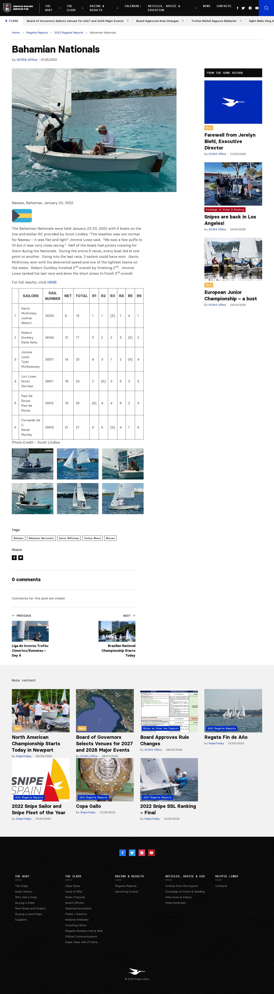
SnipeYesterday (175, 903)
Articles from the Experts (181, 886)
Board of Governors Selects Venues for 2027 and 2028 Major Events (104, 743)
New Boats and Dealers (30, 908)
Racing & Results (97, 8)
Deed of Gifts (73, 891)
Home (16, 32)
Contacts (224, 6)
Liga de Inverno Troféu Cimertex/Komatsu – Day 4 (30, 650)
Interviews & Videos (178, 897)
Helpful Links (226, 876)
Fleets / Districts (76, 914)
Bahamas (18, 538)
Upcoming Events (126, 891)
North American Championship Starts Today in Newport (36, 743)
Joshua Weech (92, 538)
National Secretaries (78, 908)
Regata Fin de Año (226, 737)
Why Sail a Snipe (26, 897)
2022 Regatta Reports (68, 32)
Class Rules (72, 886)
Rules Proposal (75, 897)
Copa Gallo (88, 806)
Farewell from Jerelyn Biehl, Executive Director (230, 141)
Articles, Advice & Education (164, 8)
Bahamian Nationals (41, 538)
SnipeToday (23, 756)
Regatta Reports (37, 32)
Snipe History (23, 891)
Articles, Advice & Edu (185, 876)
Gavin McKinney (69, 538)
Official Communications (81, 936)
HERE (52, 282)
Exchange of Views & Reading (225, 209)
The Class (71, 8)
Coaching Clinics (76, 925)
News (206, 6)
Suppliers (21, 919)
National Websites (77, 919)
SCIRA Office (27, 60)
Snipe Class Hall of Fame (81, 942)
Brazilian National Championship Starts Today (118, 650)
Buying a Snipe (25, 903)
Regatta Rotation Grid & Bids (84, 931)
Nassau (110, 538)
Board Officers (74, 903)
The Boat (48, 8)
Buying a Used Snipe (28, 914)
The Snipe (21, 886)
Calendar (132, 6)
